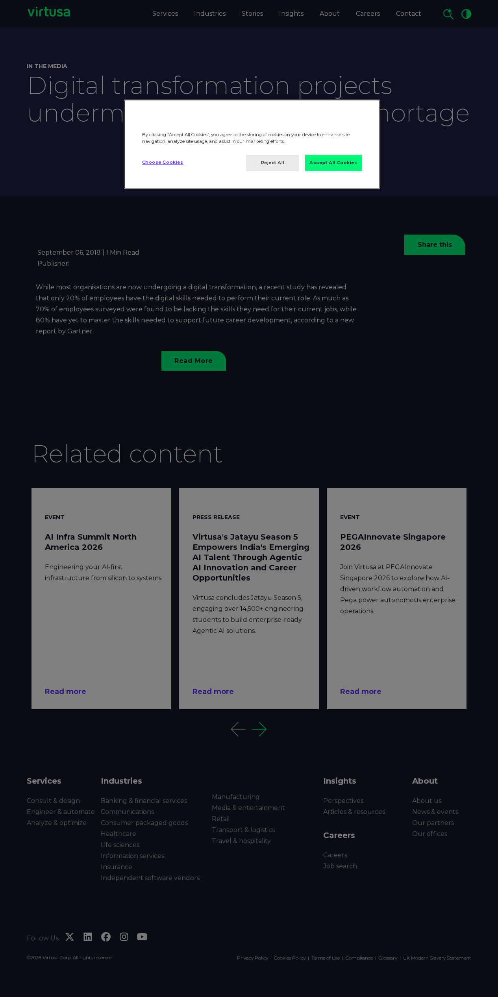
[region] (252, 144)
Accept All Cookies (333, 162)
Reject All (273, 162)
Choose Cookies (162, 162)
